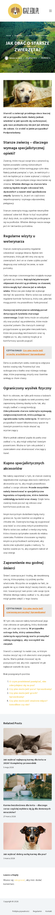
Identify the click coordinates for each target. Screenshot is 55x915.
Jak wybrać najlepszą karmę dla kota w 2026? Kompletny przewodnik (24, 761)
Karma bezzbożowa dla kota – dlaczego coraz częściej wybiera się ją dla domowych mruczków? (26, 809)
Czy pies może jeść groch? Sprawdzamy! (23, 695)
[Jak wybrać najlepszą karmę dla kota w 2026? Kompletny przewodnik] (27, 741)
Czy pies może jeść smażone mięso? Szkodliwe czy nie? (28, 703)
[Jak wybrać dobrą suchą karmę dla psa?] (27, 836)
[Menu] (50, 10)
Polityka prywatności (20, 911)
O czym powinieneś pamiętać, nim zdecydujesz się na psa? (27, 683)
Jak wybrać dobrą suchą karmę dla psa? (24, 854)
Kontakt (48, 911)
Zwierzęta (45, 58)
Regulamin (37, 911)
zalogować (19, 880)
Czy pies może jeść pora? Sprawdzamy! (30, 689)
